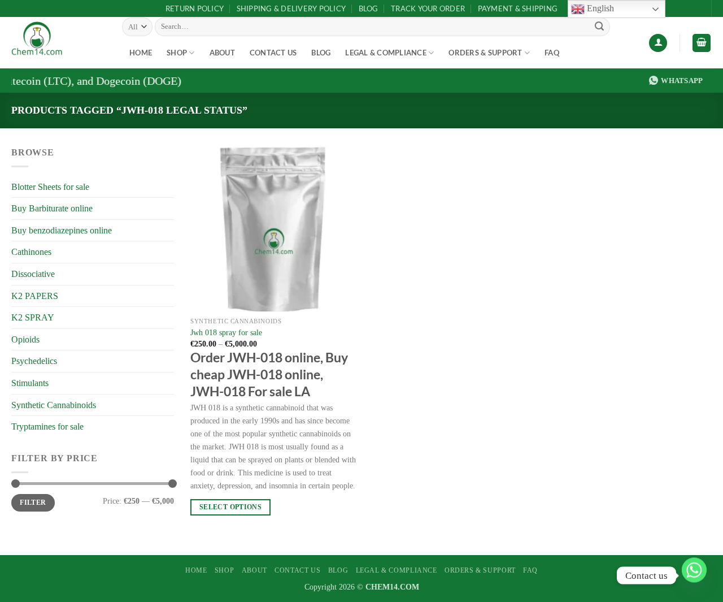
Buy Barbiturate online (52, 208)
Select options (230, 507)
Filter (33, 502)
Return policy (194, 8)
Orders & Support (485, 52)
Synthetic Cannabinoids (53, 405)
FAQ (552, 52)
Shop (177, 52)
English (599, 8)
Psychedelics (34, 361)
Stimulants (30, 383)
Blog (368, 8)
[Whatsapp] (694, 575)
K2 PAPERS (34, 296)
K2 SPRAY (32, 317)
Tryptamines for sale (47, 426)
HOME (140, 52)
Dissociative (33, 274)
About (222, 52)
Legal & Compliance (385, 52)
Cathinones (31, 252)
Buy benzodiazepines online (61, 230)
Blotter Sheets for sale (50, 187)
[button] (658, 43)
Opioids (25, 339)
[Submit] (599, 26)
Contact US (273, 52)
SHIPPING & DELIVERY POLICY (291, 8)
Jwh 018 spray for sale (226, 332)
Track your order (428, 8)
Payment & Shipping (518, 8)
